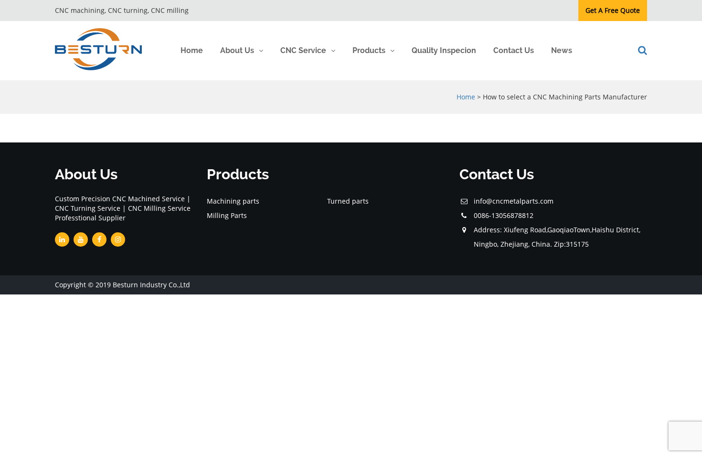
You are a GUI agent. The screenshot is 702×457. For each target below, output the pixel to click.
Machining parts (233, 201)
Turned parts (348, 201)
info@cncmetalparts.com (513, 201)
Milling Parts (227, 215)
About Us (237, 50)
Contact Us (513, 50)
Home (192, 50)
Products (368, 50)
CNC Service (303, 50)
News (561, 50)
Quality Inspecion (444, 50)
